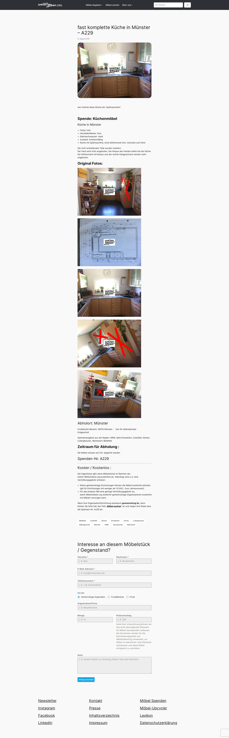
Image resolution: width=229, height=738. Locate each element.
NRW (107, 525)
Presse (94, 708)
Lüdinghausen (138, 521)
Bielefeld (82, 521)
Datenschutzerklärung (158, 723)
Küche (126, 521)
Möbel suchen (114, 506)
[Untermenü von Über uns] (132, 5)
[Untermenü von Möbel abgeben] (102, 5)
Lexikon (146, 715)
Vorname (83, 557)
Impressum (98, 723)
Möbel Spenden (153, 700)
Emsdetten (115, 521)
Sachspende (118, 525)
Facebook (46, 715)
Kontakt (95, 700)
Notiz (80, 655)
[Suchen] (187, 5)
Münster (97, 525)
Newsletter (47, 700)
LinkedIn (45, 723)
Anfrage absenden (86, 680)
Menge (81, 615)
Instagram (46, 708)
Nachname (122, 557)
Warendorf (131, 525)
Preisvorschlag (123, 615)
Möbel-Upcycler (153, 708)
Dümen (104, 521)
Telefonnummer (86, 581)
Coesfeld (93, 521)
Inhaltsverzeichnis (104, 715)
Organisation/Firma (87, 603)
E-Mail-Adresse (86, 569)
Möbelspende (84, 525)
